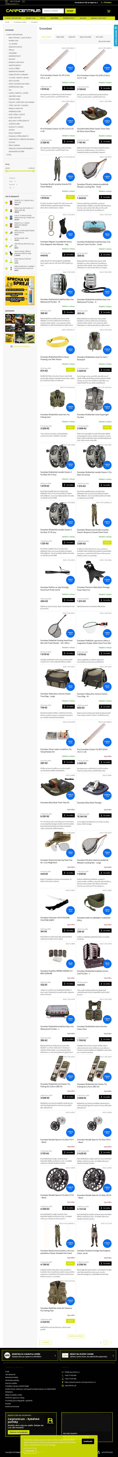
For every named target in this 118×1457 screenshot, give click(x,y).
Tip (11, 188)
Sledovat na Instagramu (22, 346)
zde (54, 1445)
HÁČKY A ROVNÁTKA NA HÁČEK (19, 84)
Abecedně (99, 37)
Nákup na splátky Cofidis (13, 1395)
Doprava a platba (11, 1383)
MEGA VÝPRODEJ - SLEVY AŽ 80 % (20, 38)
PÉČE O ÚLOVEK (14, 81)
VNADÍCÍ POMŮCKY (15, 65)
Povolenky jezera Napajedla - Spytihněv (18, 1401)
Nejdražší (72, 37)
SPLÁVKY (12, 130)
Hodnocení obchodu (12, 1406)
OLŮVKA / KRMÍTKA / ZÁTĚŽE (18, 93)
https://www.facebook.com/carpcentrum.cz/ (80, 1382)
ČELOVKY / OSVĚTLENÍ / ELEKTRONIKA (21, 102)
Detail (70, 197)
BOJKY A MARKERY (15, 133)
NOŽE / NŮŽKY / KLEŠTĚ (17, 114)
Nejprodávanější (85, 37)
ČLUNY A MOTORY (15, 118)
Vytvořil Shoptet (107, 1452)
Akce (12, 181)
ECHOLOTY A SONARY (16, 127)
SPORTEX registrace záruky (14, 1398)
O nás (7, 1372)
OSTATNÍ (12, 142)
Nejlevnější (60, 37)
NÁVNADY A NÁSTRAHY (16, 62)
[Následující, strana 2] (106, 1342)
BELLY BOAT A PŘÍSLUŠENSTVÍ (19, 121)
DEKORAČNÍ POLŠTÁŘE (16, 151)
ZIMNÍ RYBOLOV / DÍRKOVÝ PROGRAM (21, 139)
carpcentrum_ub (70, 1385)
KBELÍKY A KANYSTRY (16, 108)
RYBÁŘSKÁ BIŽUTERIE (16, 87)
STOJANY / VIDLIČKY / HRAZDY (19, 78)
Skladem (12, 178)
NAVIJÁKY (12, 59)
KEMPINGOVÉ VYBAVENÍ (16, 71)
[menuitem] (13, 18)
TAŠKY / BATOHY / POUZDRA (18, 105)
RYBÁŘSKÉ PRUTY (15, 56)
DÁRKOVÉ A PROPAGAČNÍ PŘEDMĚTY (21, 148)
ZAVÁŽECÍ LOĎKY (14, 124)
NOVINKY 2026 (13, 41)
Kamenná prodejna (11, 1377)
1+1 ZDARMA (13, 44)
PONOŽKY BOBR (14, 99)
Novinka (13, 184)
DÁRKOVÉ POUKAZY (15, 47)
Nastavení (30, 1451)
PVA (10, 90)
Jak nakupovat (10, 1374)
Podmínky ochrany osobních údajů (17, 1386)
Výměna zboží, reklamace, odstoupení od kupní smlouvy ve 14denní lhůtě (30, 1389)
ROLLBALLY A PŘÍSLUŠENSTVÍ (18, 136)
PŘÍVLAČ (11, 50)
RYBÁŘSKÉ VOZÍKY (15, 111)
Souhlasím (88, 1441)
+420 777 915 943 (70, 1375)
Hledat (70, 11)
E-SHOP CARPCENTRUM (14, 35)
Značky (8, 155)
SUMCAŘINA (13, 53)
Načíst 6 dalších (76, 1336)
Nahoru (46, 1342)
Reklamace (9, 1392)
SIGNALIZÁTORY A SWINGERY (18, 75)
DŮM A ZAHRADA (14, 145)
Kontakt (8, 1404)
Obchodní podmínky (12, 1380)
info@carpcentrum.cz (72, 1372)
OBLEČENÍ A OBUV (15, 96)
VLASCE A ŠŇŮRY (14, 68)
